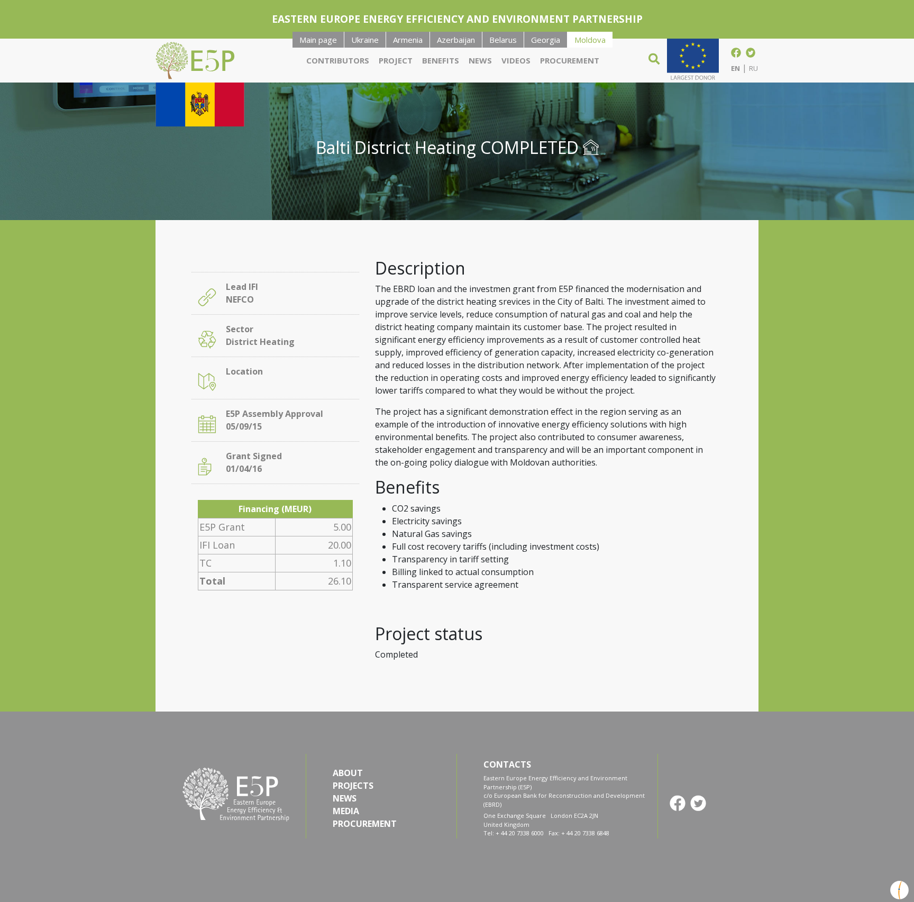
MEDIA (346, 811)
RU (753, 68)
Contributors (337, 60)
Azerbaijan (456, 39)
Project (396, 60)
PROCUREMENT (365, 824)
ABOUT (348, 773)
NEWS (345, 798)
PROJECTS (353, 785)
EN (735, 68)
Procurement (569, 60)
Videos (516, 60)
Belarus (503, 39)
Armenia (408, 39)
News (480, 60)
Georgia (545, 39)
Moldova (590, 39)
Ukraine (365, 39)
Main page (318, 39)
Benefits (440, 60)
